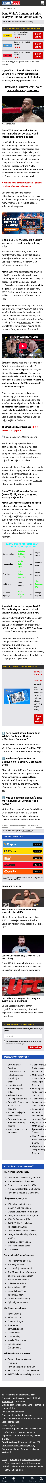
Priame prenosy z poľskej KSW (22, 1185)
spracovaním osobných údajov (25, 1041)
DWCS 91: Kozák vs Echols (20, 1223)
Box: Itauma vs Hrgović (18, 1279)
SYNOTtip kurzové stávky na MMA (24, 1374)
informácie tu (39, 827)
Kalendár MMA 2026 (17, 1227)
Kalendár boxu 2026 (17, 1287)
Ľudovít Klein (14, 1332)
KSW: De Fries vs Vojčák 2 (20, 1219)
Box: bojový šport (15, 1295)
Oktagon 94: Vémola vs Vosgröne (23, 1215)
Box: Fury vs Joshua (17, 1264)
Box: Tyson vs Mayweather (20, 1276)
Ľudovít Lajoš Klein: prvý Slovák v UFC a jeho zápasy (21, 957)
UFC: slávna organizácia (19, 1245)
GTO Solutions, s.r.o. (13, 1470)
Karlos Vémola (14, 1314)
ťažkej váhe (34, 255)
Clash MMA (13, 1249)
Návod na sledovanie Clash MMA (23, 1192)
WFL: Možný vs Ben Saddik (20, 1268)
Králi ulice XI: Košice (17, 1283)
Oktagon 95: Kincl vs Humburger (23, 1211)
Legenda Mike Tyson (17, 1291)
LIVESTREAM (33, 90)
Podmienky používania (15, 1463)
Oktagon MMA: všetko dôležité (22, 1230)
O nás (4, 1459)
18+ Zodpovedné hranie (32, 1466)
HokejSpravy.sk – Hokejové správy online (16, 1088)
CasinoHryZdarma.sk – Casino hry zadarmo (18, 1105)
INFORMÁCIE (11, 87)
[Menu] (42, 3)
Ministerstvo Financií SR (29, 1442)
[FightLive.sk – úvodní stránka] (11, 3)
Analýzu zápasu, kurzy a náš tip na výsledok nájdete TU (22, 787)
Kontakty (14, 1459)
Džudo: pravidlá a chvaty (19, 1298)
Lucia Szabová (14, 1344)
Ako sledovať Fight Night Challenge (24, 1189)
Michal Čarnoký (27, 22)
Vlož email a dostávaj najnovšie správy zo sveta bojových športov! (23, 1029)
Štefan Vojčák (14, 1347)
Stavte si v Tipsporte (11, 430)
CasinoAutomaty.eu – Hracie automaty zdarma (17, 1122)
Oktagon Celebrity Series (19, 1242)
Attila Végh (13, 1325)
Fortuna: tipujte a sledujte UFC (22, 1366)
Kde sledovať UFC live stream (21, 1181)
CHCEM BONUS (38, 35)
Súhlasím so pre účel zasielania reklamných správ (23, 1042)
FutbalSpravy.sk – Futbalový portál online (16, 1078)
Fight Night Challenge (18, 1302)
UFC (13, 645)
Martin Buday (8, 272)
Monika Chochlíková (17, 1340)
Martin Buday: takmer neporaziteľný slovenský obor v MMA (19, 910)
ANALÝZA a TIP (26, 87)
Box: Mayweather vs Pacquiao (22, 1272)
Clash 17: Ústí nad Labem (19, 1208)
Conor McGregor (15, 1321)
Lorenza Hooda (20, 373)
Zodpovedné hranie (11, 1449)
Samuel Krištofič (15, 1329)
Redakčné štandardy (31, 1459)
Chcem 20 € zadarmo (38, 719)
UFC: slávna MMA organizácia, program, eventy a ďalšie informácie (21, 999)
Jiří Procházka (14, 1317)
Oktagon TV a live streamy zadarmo (24, 1177)
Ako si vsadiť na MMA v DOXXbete (24, 1370)
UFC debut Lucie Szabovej (20, 1204)
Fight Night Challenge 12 (19, 1261)
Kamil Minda (25, 322)
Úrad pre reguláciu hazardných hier (18, 1445)
